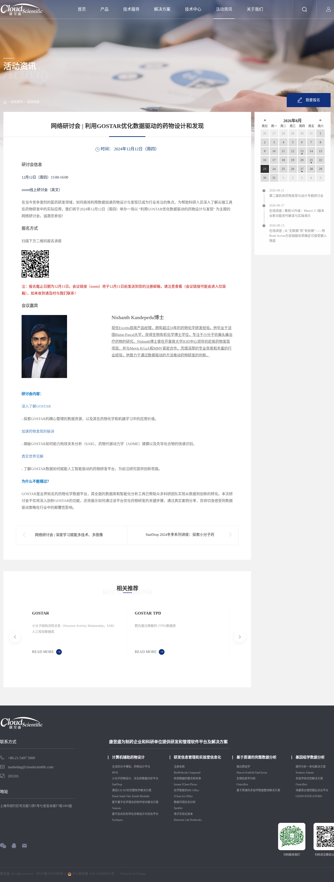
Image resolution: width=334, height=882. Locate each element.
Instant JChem (181, 784)
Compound (194, 772)
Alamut (310, 772)
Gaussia (116, 808)
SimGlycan (261, 772)
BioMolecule (181, 772)
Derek (115, 796)
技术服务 (131, 9)
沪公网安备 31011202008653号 (93, 873)
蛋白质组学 (243, 766)
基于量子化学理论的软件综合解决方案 (135, 802)
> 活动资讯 (15, 101)
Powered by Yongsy (133, 873)
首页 (82, 9)
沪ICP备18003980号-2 (51, 873)
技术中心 (193, 9)
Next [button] (228, 637)
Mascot (240, 772)
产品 (104, 9)
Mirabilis (145, 796)
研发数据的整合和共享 (187, 778)
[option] (75, 634)
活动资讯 (224, 9)
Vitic (128, 796)
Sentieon (300, 772)
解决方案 (162, 9)
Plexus (194, 784)
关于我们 (255, 9)
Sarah (122, 796)
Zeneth (135, 796)
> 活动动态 (31, 101)
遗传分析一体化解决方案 (311, 766)
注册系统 (179, 766)
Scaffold (249, 772)
